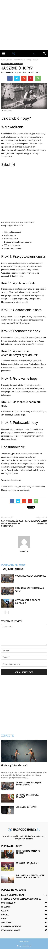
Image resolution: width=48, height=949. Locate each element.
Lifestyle (5, 907)
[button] (44, 53)
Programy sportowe (11, 926)
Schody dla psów (17, 63)
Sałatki (4, 911)
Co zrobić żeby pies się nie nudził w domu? (28, 783)
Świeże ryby (7, 922)
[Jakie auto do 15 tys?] (7, 810)
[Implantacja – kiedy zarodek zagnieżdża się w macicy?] (7, 878)
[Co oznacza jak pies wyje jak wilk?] (7, 591)
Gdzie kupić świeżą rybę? (14, 765)
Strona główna (6, 60)
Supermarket (6, 63)
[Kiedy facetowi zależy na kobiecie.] (7, 854)
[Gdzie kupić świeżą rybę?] (24, 751)
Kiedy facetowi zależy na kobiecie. (28, 852)
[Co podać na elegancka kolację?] (7, 798)
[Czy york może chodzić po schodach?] (7, 603)
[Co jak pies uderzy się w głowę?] (7, 578)
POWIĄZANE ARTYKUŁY (13, 564)
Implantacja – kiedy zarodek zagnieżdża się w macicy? (30, 876)
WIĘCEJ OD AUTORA (13, 569)
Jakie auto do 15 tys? (26, 807)
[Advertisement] (24, 25)
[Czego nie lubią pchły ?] (7, 866)
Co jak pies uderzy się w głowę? (30, 576)
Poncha (5, 914)
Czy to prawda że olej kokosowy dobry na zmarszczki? (12, 523)
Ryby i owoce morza (10, 930)
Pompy (4, 918)
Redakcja (9, 72)
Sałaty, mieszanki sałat (12, 895)
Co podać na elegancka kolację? (27, 796)
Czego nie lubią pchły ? (27, 863)
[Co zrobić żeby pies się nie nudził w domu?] (7, 786)
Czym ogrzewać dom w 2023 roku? (36, 522)
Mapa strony (24, 941)
